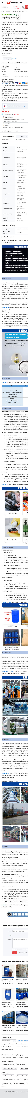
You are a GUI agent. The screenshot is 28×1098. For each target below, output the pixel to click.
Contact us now (6, 602)
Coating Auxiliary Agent (8, 1064)
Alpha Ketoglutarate (19, 1083)
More (3, 1086)
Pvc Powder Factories (8, 1079)
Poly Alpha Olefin (7, 1083)
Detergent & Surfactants (7, 1044)
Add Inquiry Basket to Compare (10, 131)
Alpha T (18, 1079)
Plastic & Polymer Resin (21, 1044)
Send (15, 952)
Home (3, 11)
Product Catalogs (23, 1040)
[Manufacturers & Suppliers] (14, 2)
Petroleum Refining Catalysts (10, 1068)
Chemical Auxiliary (21, 1064)
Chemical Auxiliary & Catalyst (18, 11)
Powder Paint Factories (8, 1076)
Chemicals (8, 11)
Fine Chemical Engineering (8, 1049)
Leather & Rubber (6, 1046)
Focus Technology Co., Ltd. (19, 1091)
